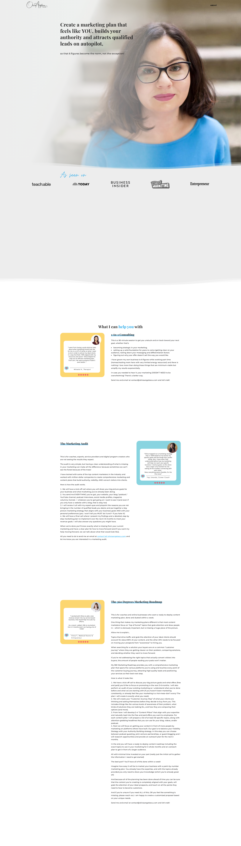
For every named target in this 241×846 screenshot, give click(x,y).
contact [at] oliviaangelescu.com (111, 536)
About (213, 5)
